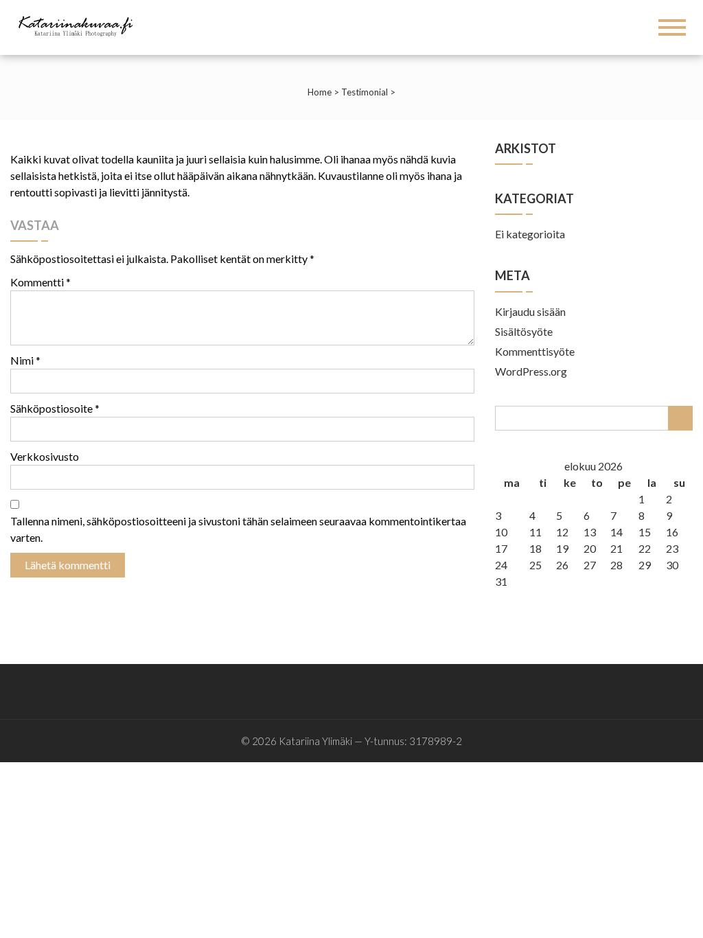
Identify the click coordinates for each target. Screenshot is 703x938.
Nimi (25, 360)
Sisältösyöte (524, 331)
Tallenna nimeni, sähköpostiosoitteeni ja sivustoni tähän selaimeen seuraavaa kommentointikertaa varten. (238, 529)
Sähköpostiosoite (55, 408)
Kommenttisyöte (535, 351)
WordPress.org (531, 371)
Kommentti (40, 281)
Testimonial (364, 92)
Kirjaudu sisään (530, 311)
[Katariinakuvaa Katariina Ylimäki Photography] (79, 25)
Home (320, 92)
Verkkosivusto (44, 456)
